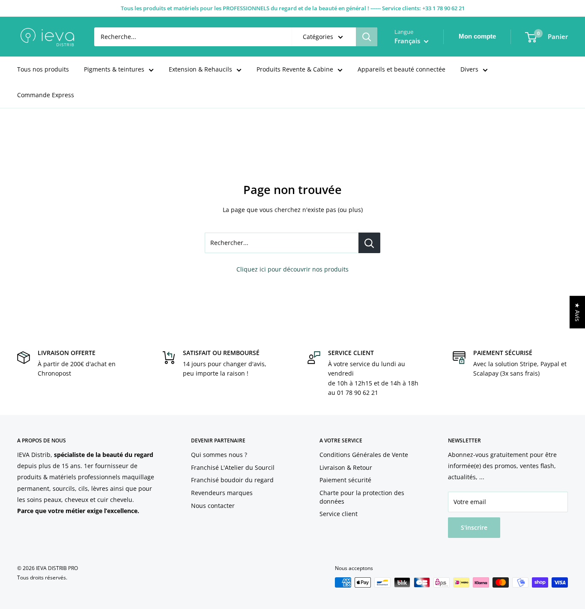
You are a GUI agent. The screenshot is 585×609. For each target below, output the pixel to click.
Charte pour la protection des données (361, 497)
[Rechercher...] (369, 243)
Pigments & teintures (114, 69)
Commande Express (45, 95)
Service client (338, 514)
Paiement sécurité (345, 480)
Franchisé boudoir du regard (232, 480)
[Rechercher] (366, 36)
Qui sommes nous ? (219, 455)
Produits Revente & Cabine (295, 69)
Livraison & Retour (345, 467)
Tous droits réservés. (42, 577)
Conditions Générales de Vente (363, 455)
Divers (469, 69)
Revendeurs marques (222, 493)
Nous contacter (213, 506)
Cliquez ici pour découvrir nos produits (292, 269)
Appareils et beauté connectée (401, 69)
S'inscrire (474, 527)
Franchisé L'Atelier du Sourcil (233, 467)
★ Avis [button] (577, 312)
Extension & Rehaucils (200, 69)
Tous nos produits (43, 69)
